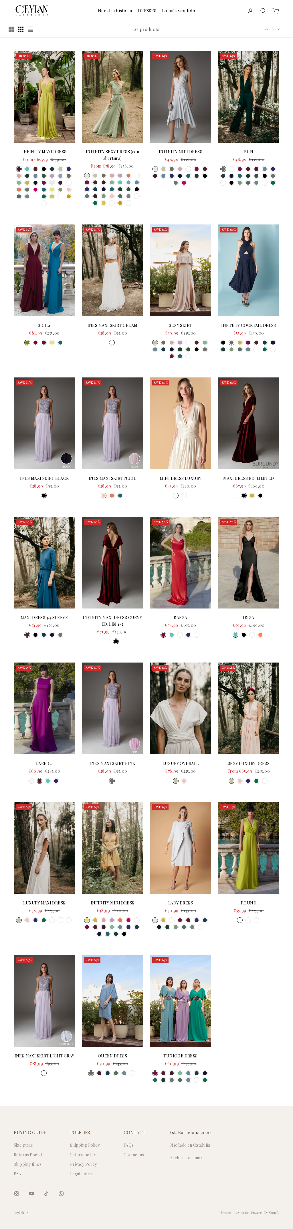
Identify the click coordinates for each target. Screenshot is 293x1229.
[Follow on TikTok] (46, 1193)
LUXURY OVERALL (181, 763)
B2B (17, 1173)
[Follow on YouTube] (31, 1193)
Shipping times (28, 1164)
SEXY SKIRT (180, 325)
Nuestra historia (115, 10)
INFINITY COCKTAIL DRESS (248, 325)
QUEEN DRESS (112, 1056)
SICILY (44, 325)
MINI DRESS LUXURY (180, 478)
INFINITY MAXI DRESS (44, 151)
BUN (248, 151)
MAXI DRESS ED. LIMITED (248, 478)
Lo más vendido (178, 10)
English (19, 1212)
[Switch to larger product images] (11, 29)
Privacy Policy (83, 1164)
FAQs (129, 1145)
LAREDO (44, 763)
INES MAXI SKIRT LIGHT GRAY (44, 1056)
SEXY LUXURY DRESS (249, 763)
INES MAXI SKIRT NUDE (112, 478)
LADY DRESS (180, 903)
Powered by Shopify (265, 1212)
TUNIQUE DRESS (180, 1056)
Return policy (83, 1155)
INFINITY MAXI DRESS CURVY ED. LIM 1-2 (112, 621)
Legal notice (81, 1173)
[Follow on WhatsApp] (61, 1193)
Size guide (23, 1145)
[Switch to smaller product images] (20, 29)
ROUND (248, 903)
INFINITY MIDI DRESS (180, 151)
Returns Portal (28, 1155)
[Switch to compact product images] (30, 29)
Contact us (134, 1155)
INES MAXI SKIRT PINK (112, 763)
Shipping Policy (85, 1145)
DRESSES (147, 10)
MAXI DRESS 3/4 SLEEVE (44, 617)
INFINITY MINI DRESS (112, 903)
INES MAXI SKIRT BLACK (44, 478)
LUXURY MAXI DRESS (44, 903)
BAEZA (180, 617)
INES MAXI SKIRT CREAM (113, 325)
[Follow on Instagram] (16, 1193)
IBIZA (248, 617)
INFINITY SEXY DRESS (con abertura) (112, 155)
